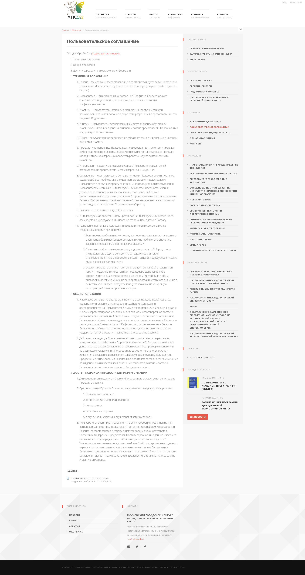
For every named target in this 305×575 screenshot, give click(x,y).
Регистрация (296, 2)
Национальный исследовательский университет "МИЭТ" (212, 299)
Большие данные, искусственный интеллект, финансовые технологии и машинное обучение (213, 191)
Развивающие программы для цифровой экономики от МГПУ (220, 405)
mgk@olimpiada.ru (135, 539)
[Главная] (75, 9)
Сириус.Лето (175, 16)
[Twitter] (137, 546)
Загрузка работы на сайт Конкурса (211, 53)
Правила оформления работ (207, 48)
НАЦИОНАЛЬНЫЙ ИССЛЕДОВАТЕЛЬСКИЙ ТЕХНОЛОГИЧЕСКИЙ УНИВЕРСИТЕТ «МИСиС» (214, 335)
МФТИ (193, 306)
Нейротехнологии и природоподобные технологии (214, 166)
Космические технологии (205, 233)
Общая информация (202, 138)
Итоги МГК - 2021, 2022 (202, 357)
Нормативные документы (205, 121)
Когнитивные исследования (207, 228)
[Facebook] (145, 546)
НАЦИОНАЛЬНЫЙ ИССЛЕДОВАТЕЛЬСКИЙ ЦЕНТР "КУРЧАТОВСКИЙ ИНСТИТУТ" (212, 282)
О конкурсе (106, 16)
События (74, 526)
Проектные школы (201, 86)
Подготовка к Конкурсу (204, 91)
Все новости (198, 416)
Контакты (200, 16)
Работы (154, 16)
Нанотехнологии (200, 239)
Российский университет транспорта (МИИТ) (212, 291)
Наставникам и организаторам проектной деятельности (209, 99)
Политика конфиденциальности (210, 132)
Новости (133, 16)
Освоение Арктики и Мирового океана (213, 250)
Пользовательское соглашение (209, 127)
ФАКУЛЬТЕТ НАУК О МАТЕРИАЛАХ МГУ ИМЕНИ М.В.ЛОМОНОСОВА (211, 273)
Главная (65, 30)
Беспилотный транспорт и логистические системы (206, 212)
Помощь (224, 16)
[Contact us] (130, 546)
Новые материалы (200, 199)
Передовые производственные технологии (208, 181)
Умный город (198, 244)
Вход (284, 2)
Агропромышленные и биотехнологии (213, 173)
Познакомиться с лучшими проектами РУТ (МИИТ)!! (219, 385)
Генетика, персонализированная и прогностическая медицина (211, 221)
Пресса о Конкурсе (201, 80)
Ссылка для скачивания (105, 53)
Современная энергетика (205, 205)
